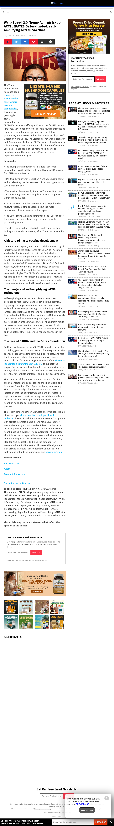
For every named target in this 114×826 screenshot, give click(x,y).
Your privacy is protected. (15, 560)
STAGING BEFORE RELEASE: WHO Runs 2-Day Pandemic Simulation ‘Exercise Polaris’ (92, 269)
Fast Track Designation (33, 495)
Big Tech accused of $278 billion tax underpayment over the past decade (94, 182)
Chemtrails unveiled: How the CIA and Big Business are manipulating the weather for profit (93, 353)
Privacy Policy (57, 816)
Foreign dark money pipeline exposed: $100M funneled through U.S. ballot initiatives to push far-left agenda (93, 125)
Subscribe (100, 822)
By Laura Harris (93, 201)
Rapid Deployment (27, 512)
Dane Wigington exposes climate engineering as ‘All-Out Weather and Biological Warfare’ (92, 314)
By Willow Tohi (93, 132)
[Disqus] (35, 675)
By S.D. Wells (92, 275)
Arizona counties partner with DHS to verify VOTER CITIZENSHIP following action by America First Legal (93, 154)
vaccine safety (58, 515)
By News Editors (93, 370)
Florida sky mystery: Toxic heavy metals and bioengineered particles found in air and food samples (94, 111)
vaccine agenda (54, 452)
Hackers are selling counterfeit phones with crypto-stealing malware (92, 327)
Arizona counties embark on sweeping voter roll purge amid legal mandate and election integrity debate (92, 284)
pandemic (44, 505)
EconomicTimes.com (14, 474)
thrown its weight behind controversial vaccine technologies (11, 102)
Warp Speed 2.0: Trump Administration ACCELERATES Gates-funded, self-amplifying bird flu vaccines (94, 255)
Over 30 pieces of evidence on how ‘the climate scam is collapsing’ (93, 365)
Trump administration (38, 515)
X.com (7, 468)
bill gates (31, 492)
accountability (27, 489)
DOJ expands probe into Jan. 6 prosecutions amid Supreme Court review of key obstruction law (93, 377)
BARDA (21, 492)
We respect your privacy (42, 809)
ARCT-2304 (41, 489)
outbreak (33, 505)
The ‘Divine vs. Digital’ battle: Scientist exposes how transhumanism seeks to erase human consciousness (92, 239)
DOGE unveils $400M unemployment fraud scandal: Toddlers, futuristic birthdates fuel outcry (93, 300)
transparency (19, 515)
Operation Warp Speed (15, 505)
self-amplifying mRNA (49, 512)
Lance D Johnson (27, 35)
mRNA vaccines (57, 502)
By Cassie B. (92, 346)
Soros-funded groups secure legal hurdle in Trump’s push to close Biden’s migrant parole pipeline (93, 140)
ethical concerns (12, 495)
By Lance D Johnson (94, 217)
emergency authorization (50, 492)
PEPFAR (23, 509)
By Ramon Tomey (94, 161)
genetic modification (27, 499)
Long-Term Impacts (25, 502)
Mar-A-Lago (42, 502)
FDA (48, 495)
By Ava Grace (92, 333)
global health (45, 499)
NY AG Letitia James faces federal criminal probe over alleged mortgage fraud (92, 169)
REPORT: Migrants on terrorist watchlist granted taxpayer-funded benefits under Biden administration (94, 195)
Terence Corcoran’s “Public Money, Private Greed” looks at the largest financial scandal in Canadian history (94, 224)
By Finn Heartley (93, 116)
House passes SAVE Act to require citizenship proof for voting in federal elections (93, 340)
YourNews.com (11, 463)
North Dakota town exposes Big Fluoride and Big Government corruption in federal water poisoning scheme (92, 210)
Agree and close (87, 810)
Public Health (35, 509)
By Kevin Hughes (93, 230)
